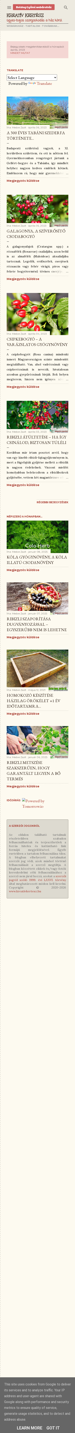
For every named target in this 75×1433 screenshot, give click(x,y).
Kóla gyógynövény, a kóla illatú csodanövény (37, 559)
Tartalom (32, 26)
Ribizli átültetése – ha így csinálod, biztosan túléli (36, 439)
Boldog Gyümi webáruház (33, 7)
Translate (44, 83)
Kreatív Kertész (25, 15)
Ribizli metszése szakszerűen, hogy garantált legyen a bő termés (33, 771)
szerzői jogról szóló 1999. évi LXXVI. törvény (37, 878)
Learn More (29, 1427)
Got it (53, 1427)
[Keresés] (65, 7)
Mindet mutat (20, 52)
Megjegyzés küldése (23, 181)
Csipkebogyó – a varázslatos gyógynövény (37, 341)
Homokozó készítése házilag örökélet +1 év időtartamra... (33, 701)
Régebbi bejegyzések (52, 502)
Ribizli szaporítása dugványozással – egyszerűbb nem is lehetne (37, 624)
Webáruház (15, 26)
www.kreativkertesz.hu (25, 891)
